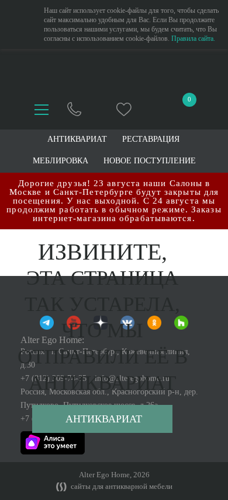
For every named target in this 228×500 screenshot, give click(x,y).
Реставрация (150, 139)
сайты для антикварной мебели (120, 486)
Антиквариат (103, 419)
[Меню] (41, 109)
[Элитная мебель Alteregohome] (114, 72)
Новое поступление (149, 161)
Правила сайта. (193, 38)
